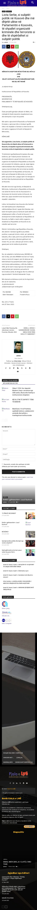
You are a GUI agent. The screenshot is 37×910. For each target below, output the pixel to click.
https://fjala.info (18, 358)
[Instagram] (10, 368)
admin (6, 42)
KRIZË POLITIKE (8, 898)
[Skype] (18, 368)
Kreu (3, 8)
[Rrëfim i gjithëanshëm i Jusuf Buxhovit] (18, 494)
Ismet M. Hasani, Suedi (9, 564)
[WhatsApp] (17, 47)
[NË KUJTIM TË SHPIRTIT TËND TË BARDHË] (6, 401)
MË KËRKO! (5, 532)
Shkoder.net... (6, 804)
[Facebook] (4, 47)
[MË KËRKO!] (30, 534)
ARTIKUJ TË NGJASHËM (10, 380)
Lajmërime (9, 11)
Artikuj (5, 859)
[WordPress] (30, 368)
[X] (8, 47)
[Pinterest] (12, 47)
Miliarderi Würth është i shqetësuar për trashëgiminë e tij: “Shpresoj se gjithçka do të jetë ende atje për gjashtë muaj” (13, 889)
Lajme (7, 8)
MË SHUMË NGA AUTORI (10, 383)
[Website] (26, 368)
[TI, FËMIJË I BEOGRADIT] (30, 515)
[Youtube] (18, 371)
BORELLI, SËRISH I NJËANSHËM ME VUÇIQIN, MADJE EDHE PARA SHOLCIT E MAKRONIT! (27, 331)
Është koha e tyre (23, 571)
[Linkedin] (17, 783)
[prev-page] (3, 420)
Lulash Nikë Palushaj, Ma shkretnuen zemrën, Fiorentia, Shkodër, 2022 (9, 330)
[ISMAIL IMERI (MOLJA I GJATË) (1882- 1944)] (18, 851)
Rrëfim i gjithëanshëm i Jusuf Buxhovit (17, 500)
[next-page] (6, 420)
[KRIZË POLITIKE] (31, 900)
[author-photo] (18, 353)
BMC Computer (6, 623)
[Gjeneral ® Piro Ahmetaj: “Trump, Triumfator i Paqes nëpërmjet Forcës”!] (31, 879)
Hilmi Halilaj (7, 581)
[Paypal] (14, 368)
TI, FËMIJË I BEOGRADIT (9, 513)
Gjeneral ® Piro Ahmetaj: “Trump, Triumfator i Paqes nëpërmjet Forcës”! (13, 878)
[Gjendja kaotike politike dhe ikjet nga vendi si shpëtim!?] (30, 543)
